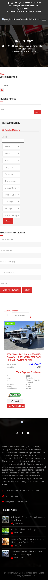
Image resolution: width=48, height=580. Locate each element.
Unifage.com (29, 575)
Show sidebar (12, 310)
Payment (4, 283)
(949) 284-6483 (11, 496)
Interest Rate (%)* (8, 261)
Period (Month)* (7, 272)
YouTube (27, 433)
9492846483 (25, 9)
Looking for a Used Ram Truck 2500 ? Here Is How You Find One (27, 540)
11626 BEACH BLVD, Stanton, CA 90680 (25, 11)
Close (2, 74)
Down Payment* (7, 250)
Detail (16, 401)
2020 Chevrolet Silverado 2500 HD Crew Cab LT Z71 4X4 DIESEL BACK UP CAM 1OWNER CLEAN (24, 357)
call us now (17, 406)
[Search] (2, 90)
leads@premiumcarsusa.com (25, 6)
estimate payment (11, 290)
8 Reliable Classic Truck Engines (25, 529)
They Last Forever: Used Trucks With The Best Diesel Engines (27, 553)
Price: (2, 110)
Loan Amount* (6, 240)
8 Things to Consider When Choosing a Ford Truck (28, 518)
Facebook (21, 433)
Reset (8, 221)
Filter (37, 112)
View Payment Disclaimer (28, 372)
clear (27, 290)
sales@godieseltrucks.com (16, 501)
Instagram (16, 433)
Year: (4, 136)
